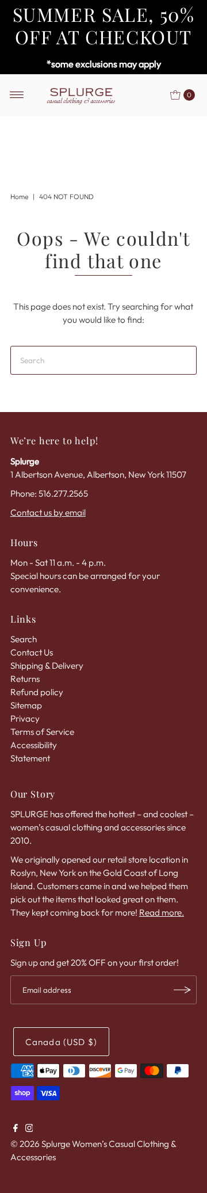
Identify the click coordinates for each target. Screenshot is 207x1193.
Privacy (25, 718)
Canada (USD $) (61, 1041)
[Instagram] (29, 1129)
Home (19, 196)
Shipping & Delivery (46, 665)
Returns (25, 678)
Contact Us (31, 652)
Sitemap (26, 705)
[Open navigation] (17, 95)
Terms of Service (42, 731)
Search (23, 639)
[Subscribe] (182, 989)
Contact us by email (48, 512)
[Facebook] (15, 1129)
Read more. (161, 912)
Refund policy (36, 692)
